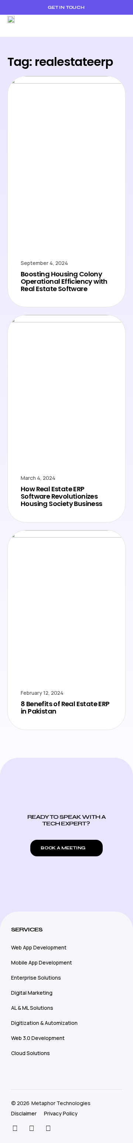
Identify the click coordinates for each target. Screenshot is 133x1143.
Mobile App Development (41, 962)
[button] (120, 25)
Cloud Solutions (30, 1053)
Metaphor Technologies (61, 1103)
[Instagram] (14, 1128)
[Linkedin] (48, 1128)
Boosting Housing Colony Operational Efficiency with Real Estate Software (64, 281)
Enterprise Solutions (36, 977)
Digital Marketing (31, 992)
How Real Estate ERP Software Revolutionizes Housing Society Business (61, 496)
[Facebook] (31, 1128)
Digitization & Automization (44, 1022)
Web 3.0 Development (38, 1037)
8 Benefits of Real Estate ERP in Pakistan (65, 707)
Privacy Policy (61, 1113)
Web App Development (38, 947)
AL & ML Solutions (32, 1007)
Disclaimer (24, 1113)
